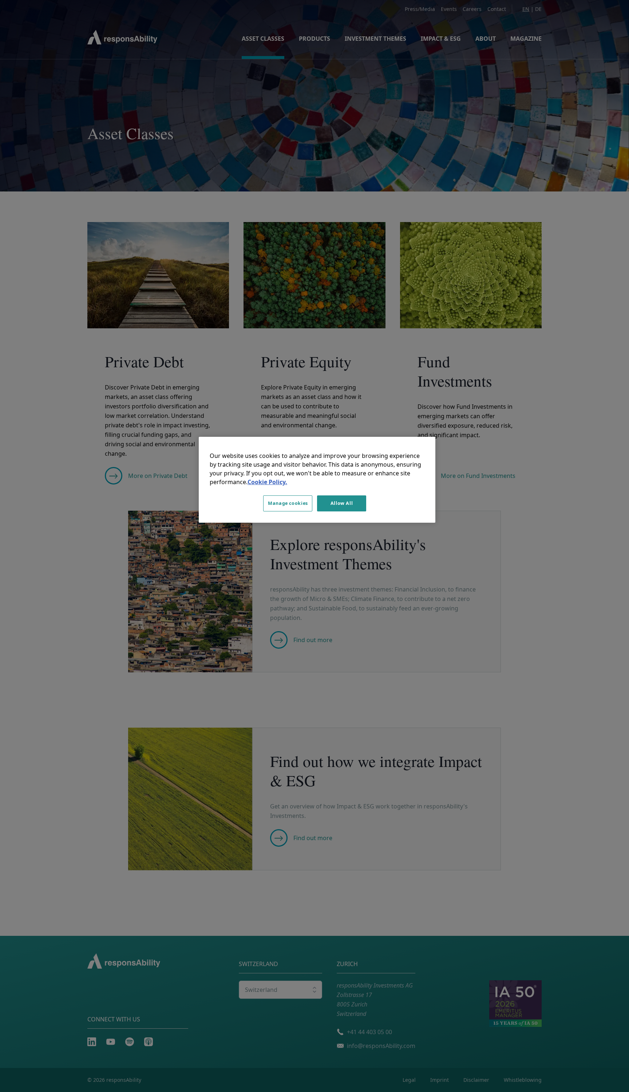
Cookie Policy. (267, 482)
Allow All (342, 503)
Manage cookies (288, 503)
